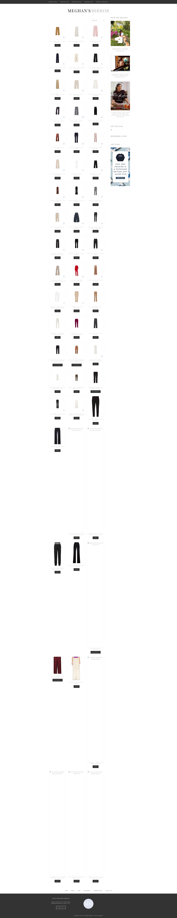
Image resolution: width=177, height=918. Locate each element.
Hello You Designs (98, 915)
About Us (60, 907)
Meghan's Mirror (88, 10)
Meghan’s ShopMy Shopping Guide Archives (120, 49)
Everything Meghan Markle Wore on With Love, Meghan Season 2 (120, 115)
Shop (57, 45)
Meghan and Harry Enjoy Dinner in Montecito (120, 76)
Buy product (95, 391)
